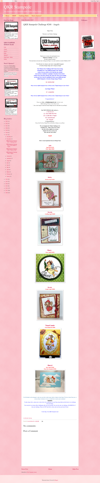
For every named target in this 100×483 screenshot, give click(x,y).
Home (7, 16)
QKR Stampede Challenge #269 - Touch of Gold (11, 149)
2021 (6, 125)
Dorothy (50, 212)
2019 (6, 130)
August (8, 160)
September (9, 158)
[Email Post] (42, 421)
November (9, 139)
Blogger (56, 480)
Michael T (6, 55)
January (8, 176)
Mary (49, 250)
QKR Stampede (18, 7)
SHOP (14, 16)
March (8, 172)
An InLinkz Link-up (27, 418)
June (8, 165)
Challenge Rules (24, 16)
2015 (6, 181)
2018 (6, 132)
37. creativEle (50, 92)
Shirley (50, 177)
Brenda (50, 287)
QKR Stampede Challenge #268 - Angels (11, 152)
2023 (6, 121)
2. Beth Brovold (50, 111)
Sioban (5, 59)
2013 (6, 186)
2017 (6, 134)
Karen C (5, 51)
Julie (50, 146)
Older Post (75, 469)
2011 (6, 190)
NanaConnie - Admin (8, 57)
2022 (6, 123)
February (9, 174)
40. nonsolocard (50, 117)
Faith (5, 47)
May (8, 167)
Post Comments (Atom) (32, 472)
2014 (6, 183)
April (8, 169)
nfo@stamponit (50, 102)
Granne (5, 49)
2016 (6, 179)
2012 (6, 188)
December (9, 136)
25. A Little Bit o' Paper (50, 115)
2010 (6, 192)
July (8, 163)
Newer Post (24, 469)
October (8, 156)
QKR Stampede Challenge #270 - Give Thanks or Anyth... (11, 145)
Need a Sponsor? (37, 16)
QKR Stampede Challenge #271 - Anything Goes (11, 141)
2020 (6, 128)
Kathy (5, 53)
